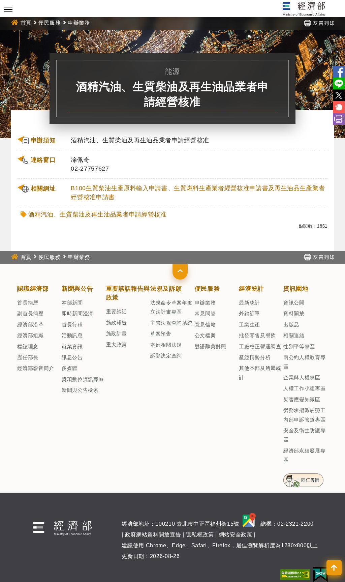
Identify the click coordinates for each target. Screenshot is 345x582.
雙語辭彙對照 (210, 346)
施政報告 (116, 322)
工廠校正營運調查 (260, 346)
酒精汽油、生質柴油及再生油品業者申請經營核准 (97, 214)
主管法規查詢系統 (171, 323)
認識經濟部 (33, 288)
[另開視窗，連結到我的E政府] (320, 574)
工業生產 (249, 324)
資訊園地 (296, 288)
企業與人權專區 (301, 377)
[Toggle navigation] (8, 9)
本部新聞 (72, 302)
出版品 (291, 324)
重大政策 (116, 344)
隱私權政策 (200, 534)
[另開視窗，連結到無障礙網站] (295, 574)
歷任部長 (27, 357)
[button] (180, 272)
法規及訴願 (166, 288)
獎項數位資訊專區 (83, 379)
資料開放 (294, 313)
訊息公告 (72, 357)
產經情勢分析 (255, 357)
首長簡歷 (27, 302)
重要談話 (116, 311)
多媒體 (69, 368)
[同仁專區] (303, 478)
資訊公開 (294, 302)
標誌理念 (27, 346)
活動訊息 (72, 335)
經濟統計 (251, 288)
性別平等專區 (299, 346)
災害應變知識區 (301, 399)
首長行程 (72, 324)
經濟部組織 (30, 335)
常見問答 (205, 313)
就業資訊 (72, 346)
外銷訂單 (249, 313)
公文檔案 (205, 335)
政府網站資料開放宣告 (153, 534)
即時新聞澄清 (77, 313)
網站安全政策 (235, 534)
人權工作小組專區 (304, 388)
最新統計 (249, 302)
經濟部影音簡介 (35, 368)
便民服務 (49, 23)
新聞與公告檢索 (80, 390)
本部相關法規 (166, 345)
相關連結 (294, 335)
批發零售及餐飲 (257, 335)
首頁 (26, 23)
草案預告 (160, 334)
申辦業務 (205, 302)
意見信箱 (205, 324)
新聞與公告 (77, 288)
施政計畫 (116, 333)
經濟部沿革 (30, 324)
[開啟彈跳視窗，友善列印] (319, 23)
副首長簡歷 (30, 313)
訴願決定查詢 (166, 355)
